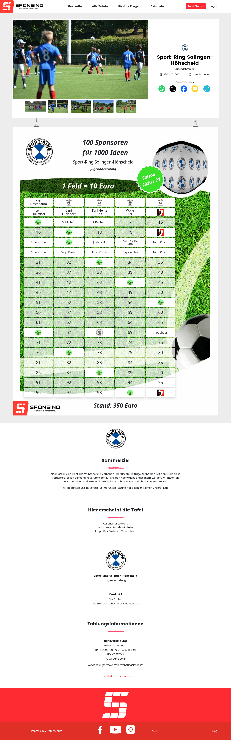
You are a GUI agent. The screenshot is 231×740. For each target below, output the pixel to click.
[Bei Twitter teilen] (173, 88)
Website (109, 676)
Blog (214, 731)
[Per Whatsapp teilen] (162, 88)
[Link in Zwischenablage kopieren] (207, 89)
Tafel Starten (196, 6)
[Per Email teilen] (195, 88)
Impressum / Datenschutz (46, 731)
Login (213, 6)
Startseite (74, 6)
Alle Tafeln (100, 6)
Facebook (126, 676)
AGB (154, 731)
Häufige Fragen (129, 6)
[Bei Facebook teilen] (184, 88)
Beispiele (157, 6)
